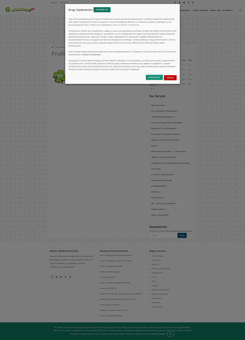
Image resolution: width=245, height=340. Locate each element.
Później (170, 78)
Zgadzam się (102, 10)
